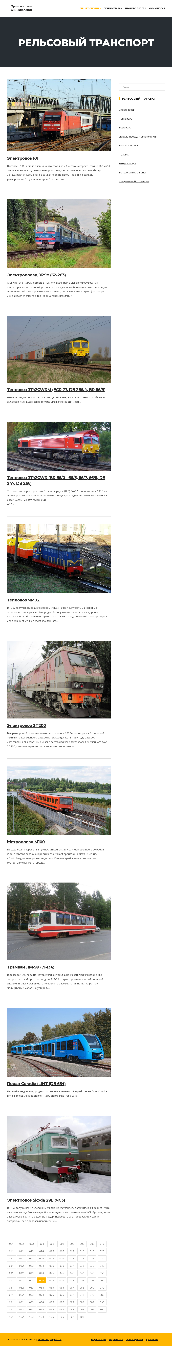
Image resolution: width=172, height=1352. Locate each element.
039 (92, 1265)
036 (61, 1265)
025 (51, 1258)
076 (61, 1294)
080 (102, 1294)
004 (41, 1243)
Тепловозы (126, 118)
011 (11, 1251)
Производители (135, 8)
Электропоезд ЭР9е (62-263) (36, 275)
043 (31, 1273)
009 (92, 1243)
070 (102, 1287)
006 (62, 1243)
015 (51, 1251)
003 (31, 1243)
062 (21, 1287)
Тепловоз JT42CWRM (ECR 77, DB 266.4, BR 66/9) (56, 389)
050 (102, 1273)
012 (21, 1251)
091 (11, 1309)
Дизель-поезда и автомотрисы (138, 136)
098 (82, 1309)
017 (72, 1251)
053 (31, 1280)
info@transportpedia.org (50, 1339)
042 (21, 1273)
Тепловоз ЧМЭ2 (23, 600)
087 (72, 1302)
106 (61, 1316)
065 (51, 1287)
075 (51, 1294)
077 (72, 1294)
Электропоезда (128, 145)
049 (92, 1273)
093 (31, 1309)
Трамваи (124, 154)
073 (31, 1294)
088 (82, 1302)
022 (21, 1258)
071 (11, 1294)
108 (82, 1316)
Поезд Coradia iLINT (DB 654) (36, 1083)
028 (82, 1258)
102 (21, 1316)
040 (102, 1265)
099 (92, 1309)
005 (52, 1243)
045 (51, 1273)
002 (21, 1243)
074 (41, 1294)
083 (31, 1302)
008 (82, 1243)
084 (41, 1302)
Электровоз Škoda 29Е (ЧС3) (36, 1200)
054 (41, 1280)
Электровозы (127, 109)
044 (41, 1273)
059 (92, 1280)
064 (41, 1287)
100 (102, 1309)
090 (102, 1302)
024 (41, 1258)
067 (72, 1287)
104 (41, 1316)
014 (41, 1251)
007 (72, 1243)
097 (72, 1309)
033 (31, 1265)
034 (41, 1265)
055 (51, 1280)
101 (11, 1316)
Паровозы (125, 127)
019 (92, 1251)
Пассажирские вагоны (132, 172)
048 (82, 1273)
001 (11, 1243)
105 (51, 1316)
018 (82, 1251)
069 (92, 1287)
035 (51, 1265)
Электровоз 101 (22, 158)
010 (102, 1243)
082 (21, 1302)
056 (61, 1280)
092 (21, 1309)
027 (72, 1258)
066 (61, 1287)
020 (102, 1251)
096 (61, 1309)
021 (11, 1258)
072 (21, 1294)
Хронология (157, 8)
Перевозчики (112, 8)
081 (11, 1302)
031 (11, 1265)
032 (21, 1265)
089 (92, 1302)
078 (82, 1294)
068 (82, 1287)
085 (51, 1302)
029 (92, 1258)
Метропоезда (127, 163)
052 (21, 1280)
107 (72, 1316)
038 (82, 1265)
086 (61, 1302)
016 (61, 1251)
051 (11, 1280)
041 (11, 1273)
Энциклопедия (90, 8)
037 (72, 1265)
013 (31, 1251)
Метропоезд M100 (26, 841)
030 (102, 1258)
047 (72, 1273)
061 (11, 1287)
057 (72, 1280)
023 (31, 1258)
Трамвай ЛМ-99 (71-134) (30, 967)
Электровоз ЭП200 (26, 725)
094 (41, 1309)
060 (102, 1280)
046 (61, 1273)
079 (92, 1294)
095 (51, 1309)
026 (61, 1258)
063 (31, 1287)
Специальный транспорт (134, 181)
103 (31, 1316)
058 (82, 1280)
